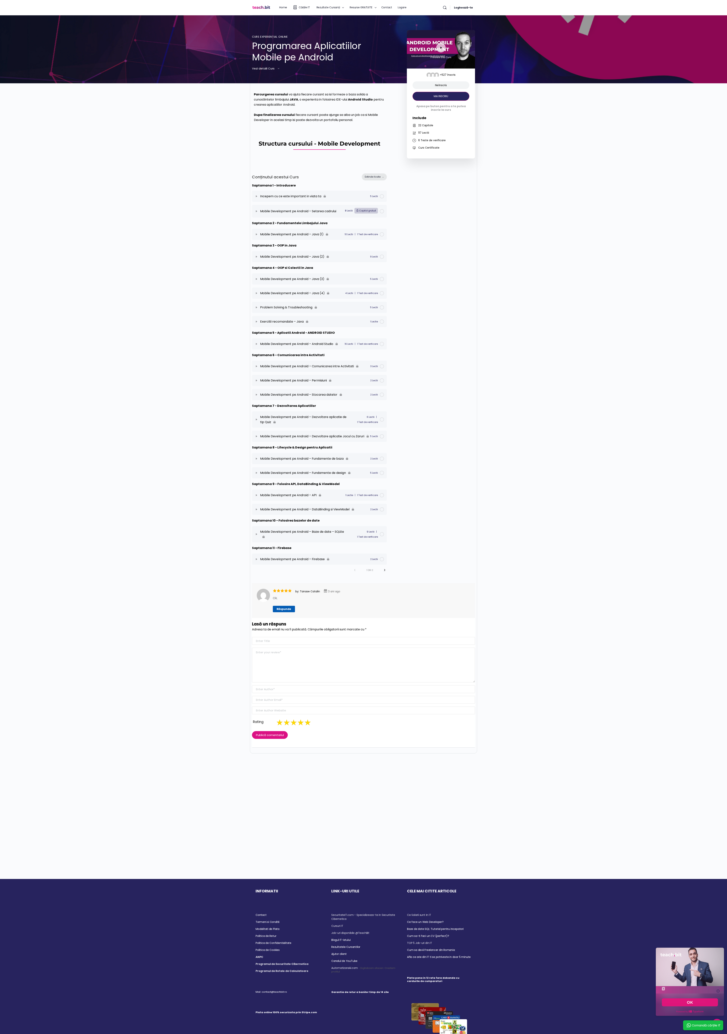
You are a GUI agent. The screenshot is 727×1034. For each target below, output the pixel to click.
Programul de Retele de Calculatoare (282, 971)
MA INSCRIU (441, 96)
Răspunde (284, 609)
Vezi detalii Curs (263, 68)
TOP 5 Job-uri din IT (419, 943)
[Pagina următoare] (385, 570)
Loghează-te (463, 7)
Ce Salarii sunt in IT (419, 915)
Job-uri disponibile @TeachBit (350, 933)
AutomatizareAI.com (344, 968)
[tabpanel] (319, 127)
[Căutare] (445, 7)
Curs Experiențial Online (270, 37)
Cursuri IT (337, 926)
